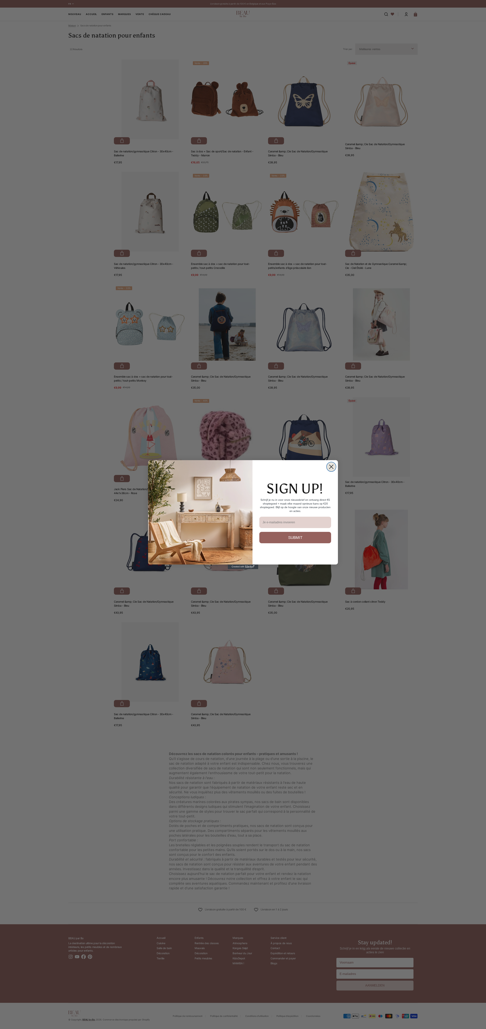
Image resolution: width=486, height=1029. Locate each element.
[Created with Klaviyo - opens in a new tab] (243, 566)
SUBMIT (295, 537)
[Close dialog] (331, 467)
